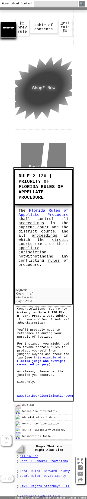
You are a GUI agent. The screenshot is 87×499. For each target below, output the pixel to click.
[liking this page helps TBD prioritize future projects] (3, 479)
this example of (41, 361)
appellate (29, 248)
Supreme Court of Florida (24, 293)
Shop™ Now (43, 88)
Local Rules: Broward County (45, 471)
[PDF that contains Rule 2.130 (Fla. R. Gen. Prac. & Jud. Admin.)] (18, 407)
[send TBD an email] (80, 469)
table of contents (43, 27)
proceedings (31, 223)
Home (4, 3)
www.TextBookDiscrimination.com (45, 396)
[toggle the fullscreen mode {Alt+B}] (80, 461)
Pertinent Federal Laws (40, 496)
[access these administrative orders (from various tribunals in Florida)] (18, 419)
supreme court (34, 227)
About (14, 3)
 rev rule (22, 27)
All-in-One (29, 456)
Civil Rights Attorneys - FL (45, 486)
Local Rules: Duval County (43, 476)
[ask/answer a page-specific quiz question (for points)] (6, 440)
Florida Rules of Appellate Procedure (44, 213)
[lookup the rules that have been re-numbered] (18, 438)
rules (54, 261)
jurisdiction (32, 252)
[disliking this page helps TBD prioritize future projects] (10, 479)
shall (24, 219)
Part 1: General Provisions (44, 461)
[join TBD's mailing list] (80, 482)
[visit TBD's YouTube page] (80, 476)
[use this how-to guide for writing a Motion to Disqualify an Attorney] (18, 432)
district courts (37, 231)
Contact (23, 3)
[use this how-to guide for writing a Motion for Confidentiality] (18, 425)
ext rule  (65, 27)
